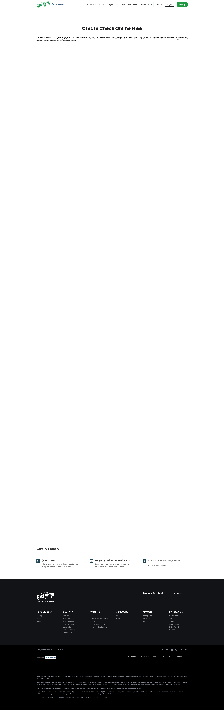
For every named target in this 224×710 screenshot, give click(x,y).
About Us (66, 616)
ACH (91, 616)
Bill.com (172, 630)
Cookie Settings (69, 630)
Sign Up (182, 4)
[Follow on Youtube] (167, 650)
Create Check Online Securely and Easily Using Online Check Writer (75, 390)
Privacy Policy (68, 624)
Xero (171, 618)
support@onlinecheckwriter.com (113, 560)
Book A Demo (146, 4)
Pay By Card (147, 616)
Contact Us (177, 593)
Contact (159, 4)
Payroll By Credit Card (98, 627)
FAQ (135, 4)
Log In (169, 4)
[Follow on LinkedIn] (172, 650)
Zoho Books (174, 624)
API (144, 621)
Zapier (171, 621)
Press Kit (66, 618)
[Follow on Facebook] (181, 650)
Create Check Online (50, 511)
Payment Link (95, 621)
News (38, 618)
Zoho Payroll (174, 627)
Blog (118, 616)
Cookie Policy (182, 656)
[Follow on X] (162, 650)
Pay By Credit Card (97, 624)
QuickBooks (174, 616)
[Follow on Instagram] (176, 650)
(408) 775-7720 (50, 560)
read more (43, 159)
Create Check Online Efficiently (56, 148)
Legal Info (67, 627)
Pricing (101, 4)
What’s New (126, 4)
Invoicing (146, 618)
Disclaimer (132, 656)
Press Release (68, 621)
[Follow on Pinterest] (186, 650)
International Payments (99, 618)
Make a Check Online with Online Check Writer (64, 269)
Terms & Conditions (148, 656)
